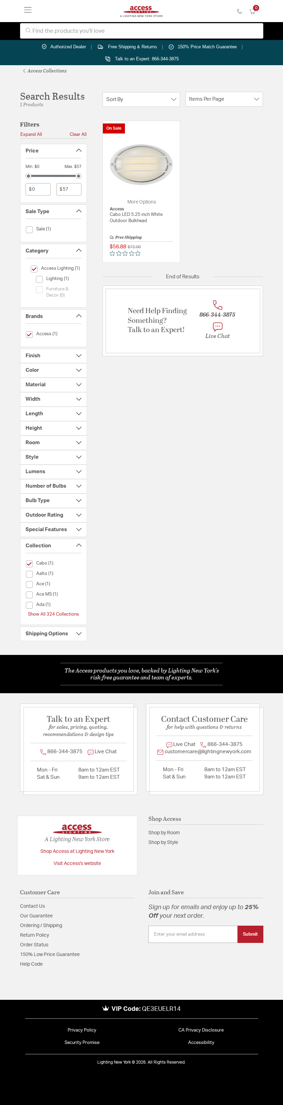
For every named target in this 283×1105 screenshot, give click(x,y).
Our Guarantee (36, 916)
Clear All (78, 134)
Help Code (31, 964)
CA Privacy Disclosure (201, 1030)
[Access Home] (141, 11)
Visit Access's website (77, 863)
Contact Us (32, 906)
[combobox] (141, 31)
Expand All (31, 134)
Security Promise (82, 1043)
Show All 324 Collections (53, 614)
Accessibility (201, 1043)
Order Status (34, 945)
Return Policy (34, 935)
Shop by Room (164, 832)
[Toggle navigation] (28, 11)
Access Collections (47, 70)
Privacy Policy (82, 1030)
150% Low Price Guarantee (50, 954)
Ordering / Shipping (41, 925)
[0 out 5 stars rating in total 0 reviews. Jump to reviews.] (127, 253)
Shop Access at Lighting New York (77, 851)
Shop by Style (163, 842)
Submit (250, 934)
